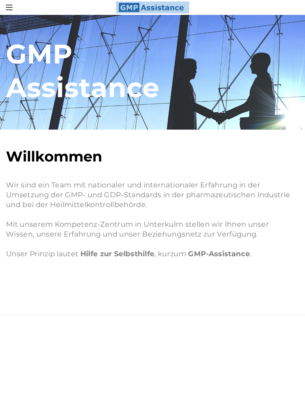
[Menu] (10, 7)
